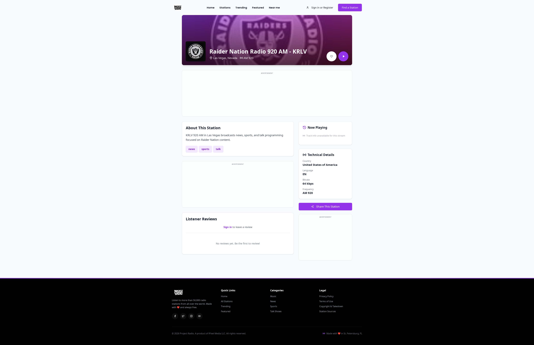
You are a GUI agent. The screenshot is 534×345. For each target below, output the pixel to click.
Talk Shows (276, 311)
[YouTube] (199, 316)
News (273, 301)
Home (210, 7)
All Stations (227, 301)
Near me (274, 7)
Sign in (227, 227)
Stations (224, 7)
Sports (273, 306)
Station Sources (327, 311)
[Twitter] (183, 316)
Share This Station (328, 206)
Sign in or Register (322, 7)
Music (273, 296)
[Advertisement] (267, 95)
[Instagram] (191, 316)
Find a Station (350, 7)
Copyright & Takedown (331, 306)
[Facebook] (175, 316)
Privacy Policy (326, 296)
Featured (258, 7)
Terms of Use (326, 301)
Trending (241, 7)
